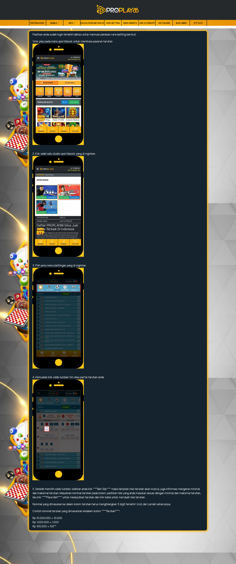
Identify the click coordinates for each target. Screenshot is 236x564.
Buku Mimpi (181, 23)
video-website (130, 23)
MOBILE (54, 23)
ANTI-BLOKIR (164, 23)
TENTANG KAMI (37, 23)
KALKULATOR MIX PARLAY (92, 23)
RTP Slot (198, 23)
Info (71, 23)
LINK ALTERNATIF (147, 23)
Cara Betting (113, 23)
